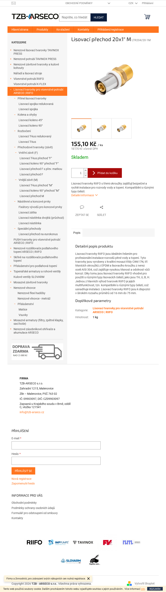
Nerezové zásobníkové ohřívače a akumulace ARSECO (34, 330)
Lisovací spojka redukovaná (36, 104)
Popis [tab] (76, 232)
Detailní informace (82, 195)
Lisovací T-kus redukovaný (35, 136)
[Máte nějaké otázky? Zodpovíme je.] (95, 560)
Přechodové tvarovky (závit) (35, 147)
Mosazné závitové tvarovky (31, 282)
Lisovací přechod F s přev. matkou (41, 169)
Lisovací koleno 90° (31, 125)
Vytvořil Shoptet (145, 583)
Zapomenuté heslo (23, 483)
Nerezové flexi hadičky (31, 293)
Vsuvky (23, 315)
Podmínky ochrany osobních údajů (33, 508)
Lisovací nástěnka (30, 223)
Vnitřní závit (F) (28, 152)
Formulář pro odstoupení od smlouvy (35, 513)
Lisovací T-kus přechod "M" (36, 185)
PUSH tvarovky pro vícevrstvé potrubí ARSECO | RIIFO (37, 241)
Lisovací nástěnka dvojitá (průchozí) (41, 217)
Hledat (99, 17)
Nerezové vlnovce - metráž (34, 298)
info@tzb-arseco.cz (32, 412)
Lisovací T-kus (27, 141)
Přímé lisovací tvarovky (32, 98)
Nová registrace (21, 478)
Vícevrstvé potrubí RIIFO (29, 78)
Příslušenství (26, 304)
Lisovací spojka (28, 109)
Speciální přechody (29, 228)
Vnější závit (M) (28, 179)
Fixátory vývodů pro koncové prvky (40, 207)
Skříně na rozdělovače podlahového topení (36, 259)
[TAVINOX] (83, 542)
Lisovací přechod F (31, 174)
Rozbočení (24, 131)
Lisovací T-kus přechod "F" (36, 158)
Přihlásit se (23, 471)
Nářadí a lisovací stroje (28, 73)
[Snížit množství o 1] (86, 175)
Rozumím (155, 588)
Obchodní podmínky (79, 3)
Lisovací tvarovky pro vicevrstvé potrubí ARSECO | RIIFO (38, 91)
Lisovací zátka (28, 212)
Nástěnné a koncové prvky (34, 201)
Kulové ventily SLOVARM (29, 276)
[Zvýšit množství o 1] (86, 170)
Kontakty (17, 518)
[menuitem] (19, 29)
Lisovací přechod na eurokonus (38, 234)
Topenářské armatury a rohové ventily (37, 271)
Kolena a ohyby (27, 114)
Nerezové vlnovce (24, 287)
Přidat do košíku (107, 173)
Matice (23, 309)
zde (143, 589)
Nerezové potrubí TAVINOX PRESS (35, 59)
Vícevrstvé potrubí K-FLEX (30, 84)
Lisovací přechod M (32, 196)
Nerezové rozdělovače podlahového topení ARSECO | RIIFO (36, 250)
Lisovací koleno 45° (31, 120)
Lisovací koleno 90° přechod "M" (39, 190)
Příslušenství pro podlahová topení (35, 266)
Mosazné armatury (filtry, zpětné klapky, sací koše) (38, 322)
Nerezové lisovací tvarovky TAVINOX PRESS (36, 52)
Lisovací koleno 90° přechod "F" (39, 163)
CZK (131, 3)
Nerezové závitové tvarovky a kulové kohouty (36, 66)
